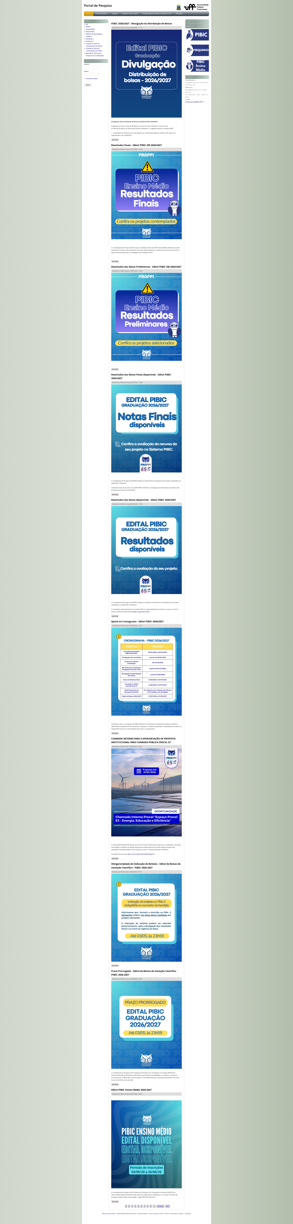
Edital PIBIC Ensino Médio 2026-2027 (131, 1089)
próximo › (160, 1206)
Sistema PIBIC (90, 29)
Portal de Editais (143, 1213)
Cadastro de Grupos (130, 14)
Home (88, 14)
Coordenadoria (102, 14)
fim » (167, 1206)
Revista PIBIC (90, 31)
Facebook (89, 41)
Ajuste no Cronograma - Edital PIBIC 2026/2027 (137, 621)
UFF (87, 24)
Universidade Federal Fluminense (126, 1213)
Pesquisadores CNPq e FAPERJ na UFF (157, 14)
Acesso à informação (171, 1213)
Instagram (89, 39)
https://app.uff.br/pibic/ (141, 612)
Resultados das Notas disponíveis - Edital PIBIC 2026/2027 (143, 500)
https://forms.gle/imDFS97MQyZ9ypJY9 (141, 854)
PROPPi (88, 27)
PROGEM (179, 14)
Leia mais (115, 140)
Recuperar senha (91, 78)
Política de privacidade (108, 1213)
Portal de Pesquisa (98, 6)
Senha (86, 71)
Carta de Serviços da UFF (156, 1213)
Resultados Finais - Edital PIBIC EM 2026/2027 (136, 145)
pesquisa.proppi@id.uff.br (194, 102)
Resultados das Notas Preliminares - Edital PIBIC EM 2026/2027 (146, 266)
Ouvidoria (188, 1213)
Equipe (115, 14)
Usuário (87, 64)
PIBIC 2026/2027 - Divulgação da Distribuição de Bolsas (141, 23)
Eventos (181, 1213)
